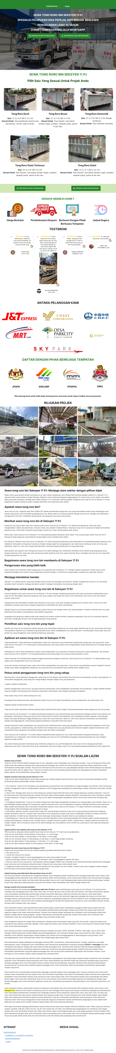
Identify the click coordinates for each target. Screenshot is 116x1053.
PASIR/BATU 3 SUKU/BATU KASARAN (19, 1035)
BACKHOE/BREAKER (12, 1038)
